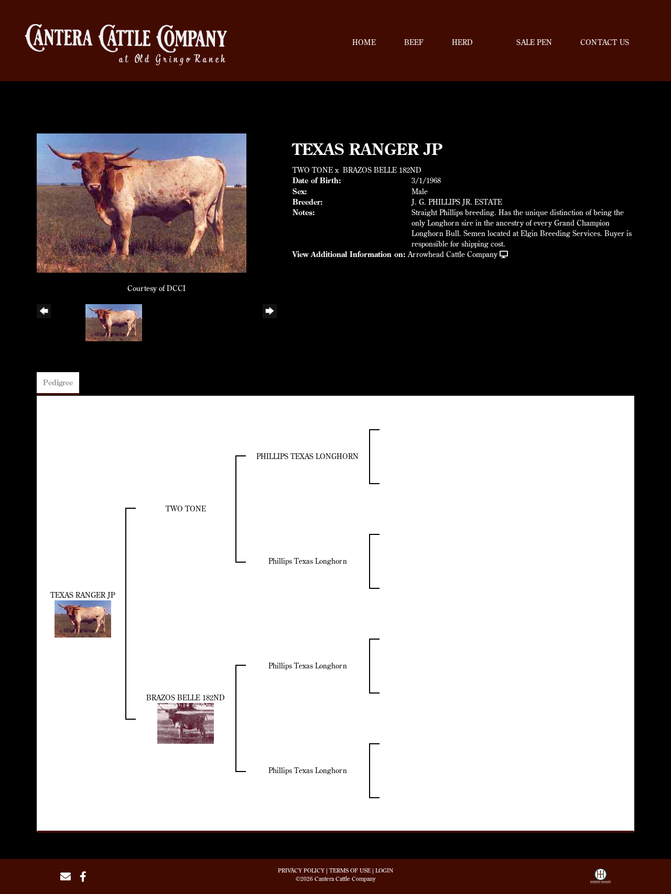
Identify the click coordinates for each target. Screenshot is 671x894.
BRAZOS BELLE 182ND (382, 170)
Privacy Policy (301, 870)
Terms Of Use (350, 870)
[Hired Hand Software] (600, 879)
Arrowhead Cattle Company (452, 254)
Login (384, 870)
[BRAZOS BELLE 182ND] (185, 722)
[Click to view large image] (141, 202)
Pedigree (58, 382)
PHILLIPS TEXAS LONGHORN (307, 456)
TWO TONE (313, 170)
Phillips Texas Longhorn (307, 561)
